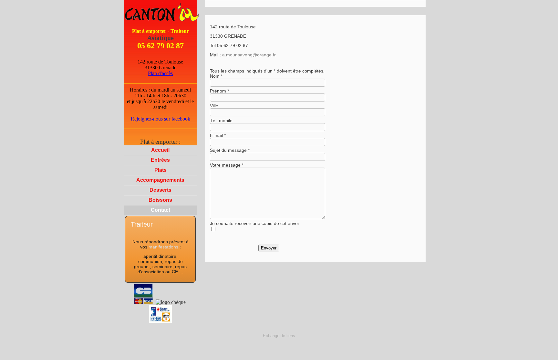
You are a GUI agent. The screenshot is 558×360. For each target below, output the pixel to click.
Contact (160, 210)
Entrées (160, 160)
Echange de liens (279, 335)
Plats (160, 170)
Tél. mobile (221, 120)
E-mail (216, 135)
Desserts (160, 190)
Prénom (218, 90)
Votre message (225, 165)
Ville (214, 105)
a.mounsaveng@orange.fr (249, 54)
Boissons (160, 200)
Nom (215, 76)
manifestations (163, 246)
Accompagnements (160, 180)
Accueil (160, 150)
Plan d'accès (160, 73)
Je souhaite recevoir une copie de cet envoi (254, 223)
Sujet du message (228, 150)
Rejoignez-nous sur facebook (160, 119)
